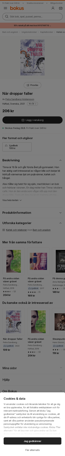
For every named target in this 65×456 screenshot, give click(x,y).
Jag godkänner (32, 441)
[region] (32, 424)
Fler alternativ (32, 449)
